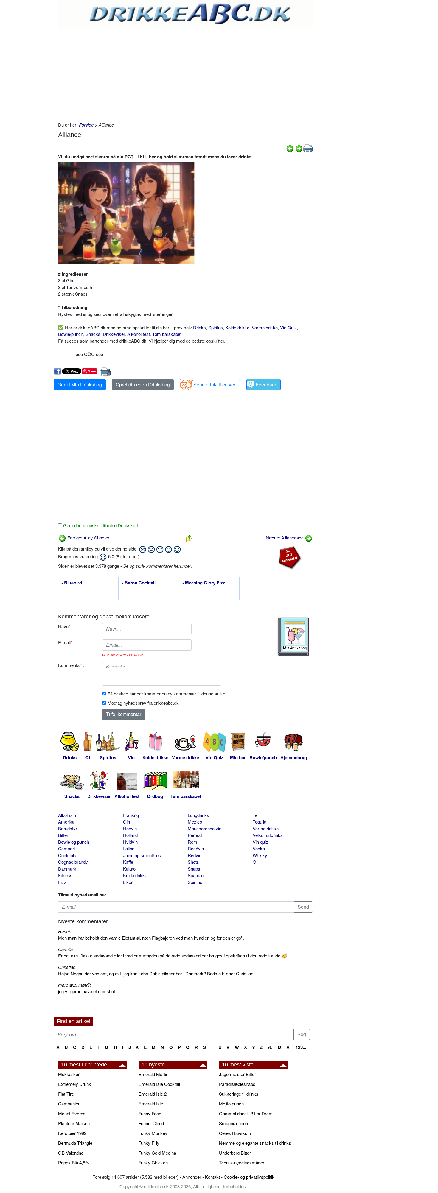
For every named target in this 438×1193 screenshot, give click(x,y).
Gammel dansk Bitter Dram (246, 1113)
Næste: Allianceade (285, 537)
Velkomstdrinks (268, 835)
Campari (66, 848)
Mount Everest (72, 1113)
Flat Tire (66, 1094)
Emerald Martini (154, 1074)
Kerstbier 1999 (72, 1133)
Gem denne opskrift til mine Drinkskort (100, 525)
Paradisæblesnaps (237, 1084)
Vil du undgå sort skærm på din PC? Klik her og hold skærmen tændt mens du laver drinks (154, 156)
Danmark (67, 868)
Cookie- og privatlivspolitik (249, 1177)
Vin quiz (260, 842)
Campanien (69, 1103)
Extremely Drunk (74, 1084)
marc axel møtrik (74, 985)
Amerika (66, 821)
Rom (192, 842)
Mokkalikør (69, 1074)
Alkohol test (138, 334)
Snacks (93, 334)
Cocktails (67, 855)
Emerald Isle (151, 1103)
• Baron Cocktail (139, 583)
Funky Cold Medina (157, 1153)
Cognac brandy (73, 862)
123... (301, 1047)
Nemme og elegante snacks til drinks (255, 1143)
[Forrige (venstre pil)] (289, 148)
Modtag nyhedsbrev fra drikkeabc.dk (143, 703)
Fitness (65, 875)
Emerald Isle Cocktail (159, 1084)
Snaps (194, 868)
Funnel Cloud (151, 1123)
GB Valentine (70, 1153)
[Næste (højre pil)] (298, 148)
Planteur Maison (74, 1123)
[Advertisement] (185, 74)
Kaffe (128, 862)
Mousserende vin (204, 828)
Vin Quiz (288, 327)
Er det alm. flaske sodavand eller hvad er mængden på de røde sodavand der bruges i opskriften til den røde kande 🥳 (172, 955)
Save (92, 371)
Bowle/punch (70, 334)
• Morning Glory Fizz (203, 583)
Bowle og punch (73, 842)
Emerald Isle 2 (153, 1094)
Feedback (266, 384)
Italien (128, 848)
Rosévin (196, 848)
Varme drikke (265, 327)
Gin (126, 821)
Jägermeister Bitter (237, 1074)
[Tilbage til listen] (189, 537)
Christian (66, 967)
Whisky (260, 855)
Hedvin (130, 828)
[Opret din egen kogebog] (293, 637)
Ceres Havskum (235, 1133)
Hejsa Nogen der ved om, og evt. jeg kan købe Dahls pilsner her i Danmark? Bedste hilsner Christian (155, 973)
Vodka (259, 848)
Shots (193, 862)
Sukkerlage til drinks (238, 1094)
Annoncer (191, 1177)
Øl (255, 862)
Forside (86, 124)
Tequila (259, 821)
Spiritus (215, 327)
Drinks (199, 327)
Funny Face (150, 1113)
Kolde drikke (237, 327)
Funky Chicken (153, 1162)
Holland (130, 835)
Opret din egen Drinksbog (143, 384)
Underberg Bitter (235, 1153)
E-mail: (66, 642)
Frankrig (131, 815)
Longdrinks (198, 815)
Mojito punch (231, 1103)
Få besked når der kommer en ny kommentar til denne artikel (167, 693)
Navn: (65, 626)
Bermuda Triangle (75, 1143)
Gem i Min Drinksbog (80, 384)
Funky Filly (149, 1143)
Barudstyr (67, 828)
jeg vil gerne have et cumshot (86, 991)
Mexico (195, 821)
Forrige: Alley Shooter (87, 537)
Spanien (196, 875)
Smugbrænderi (233, 1123)
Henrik (64, 931)
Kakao (129, 868)
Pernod (195, 835)
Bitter (63, 835)
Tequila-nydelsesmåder (241, 1162)
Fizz (62, 882)
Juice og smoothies (142, 855)
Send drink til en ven (215, 384)
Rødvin (194, 855)
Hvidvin (130, 842)
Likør (128, 882)
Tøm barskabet (166, 334)
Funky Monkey (153, 1133)
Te (255, 815)
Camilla (65, 949)
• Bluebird (71, 583)
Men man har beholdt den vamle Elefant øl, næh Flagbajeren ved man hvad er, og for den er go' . (151, 938)
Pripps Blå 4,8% (73, 1162)
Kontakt (212, 1177)
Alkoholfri (67, 815)
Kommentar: (71, 665)
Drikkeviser (114, 334)
